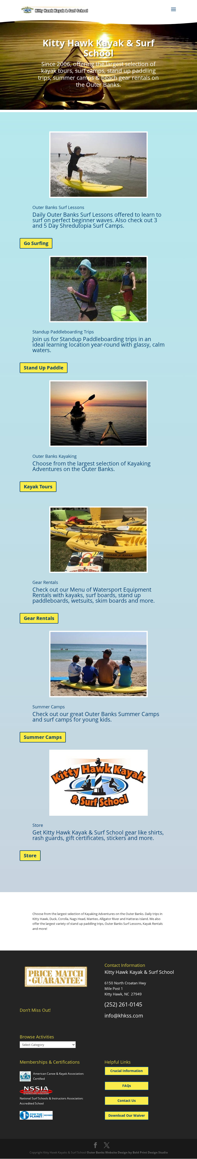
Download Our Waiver (126, 1115)
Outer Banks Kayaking (54, 456)
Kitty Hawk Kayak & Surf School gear (89, 832)
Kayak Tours (38, 486)
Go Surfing (36, 243)
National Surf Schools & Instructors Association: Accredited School (51, 1100)
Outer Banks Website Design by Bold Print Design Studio (127, 1152)
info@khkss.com (124, 1015)
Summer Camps (48, 707)
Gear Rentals (45, 582)
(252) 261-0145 (123, 1004)
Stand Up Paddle (43, 367)
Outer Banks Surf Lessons (58, 207)
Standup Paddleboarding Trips (63, 332)
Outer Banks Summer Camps (122, 714)
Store (37, 825)
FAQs (126, 1085)
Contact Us (126, 1100)
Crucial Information (126, 1070)
